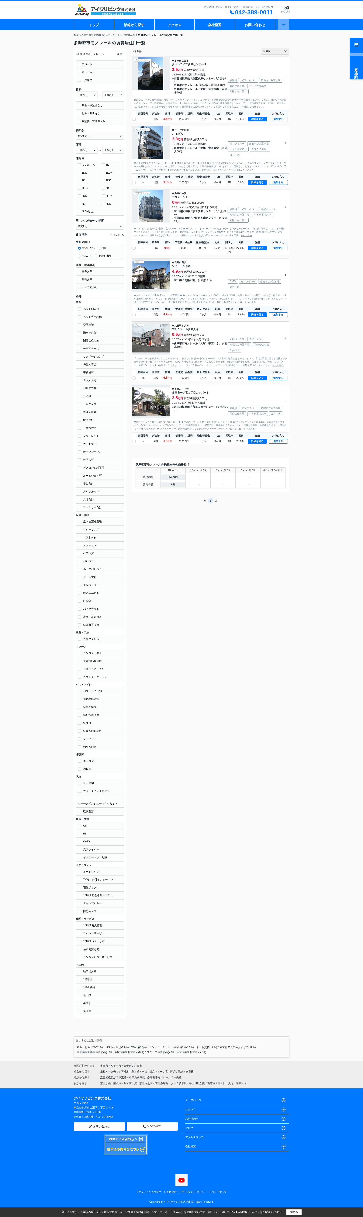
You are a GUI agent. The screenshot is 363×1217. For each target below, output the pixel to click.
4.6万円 (173, 476)
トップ (94, 25)
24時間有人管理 (92, 925)
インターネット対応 (95, 857)
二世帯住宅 (89, 427)
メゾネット (89, 545)
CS (85, 825)
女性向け (88, 499)
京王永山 (105, 1083)
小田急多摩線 (182, 217)
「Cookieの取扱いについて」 (245, 1212)
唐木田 (222, 1083)
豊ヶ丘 (135, 1071)
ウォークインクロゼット (97, 790)
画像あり (87, 271)
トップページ (193, 1100)
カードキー (89, 443)
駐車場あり (89, 971)
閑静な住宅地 (91, 340)
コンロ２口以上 (92, 653)
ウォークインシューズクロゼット (98, 803)
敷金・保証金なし (92, 105)
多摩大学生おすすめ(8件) (129, 1052)
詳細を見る (257, 119)
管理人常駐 (89, 412)
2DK (108, 180)
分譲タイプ (89, 404)
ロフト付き (89, 537)
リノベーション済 (93, 356)
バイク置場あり (92, 608)
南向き (87, 1003)
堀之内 (154, 1071)
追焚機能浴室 (91, 699)
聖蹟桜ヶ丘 (119, 1083)
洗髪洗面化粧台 (92, 730)
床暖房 (87, 768)
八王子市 (179, 130)
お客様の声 (192, 1118)
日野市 (178, 262)
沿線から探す (134, 25)
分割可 (87, 396)
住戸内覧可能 (91, 949)
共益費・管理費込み (93, 121)
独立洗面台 (89, 746)
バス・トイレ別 (92, 691)
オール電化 (89, 577)
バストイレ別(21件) (117, 1047)
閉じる (294, 1212)
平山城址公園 (197, 1083)
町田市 (138, 1065)
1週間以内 (105, 255)
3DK (84, 195)
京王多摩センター (203, 78)
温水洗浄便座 (91, 714)
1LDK (109, 172)
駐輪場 (87, 600)
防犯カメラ (89, 911)
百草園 (211, 1083)
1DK (84, 172)
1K (107, 164)
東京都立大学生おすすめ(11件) (238, 1047)
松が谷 (204, 85)
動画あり (87, 279)
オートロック (91, 871)
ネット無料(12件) (206, 1047)
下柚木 (125, 1071)
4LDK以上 (88, 211)
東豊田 (190, 1071)
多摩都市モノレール (186, 85)
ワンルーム (88, 164)
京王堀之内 (146, 1083)
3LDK (109, 195)
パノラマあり (90, 287)
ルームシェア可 (92, 475)
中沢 (184, 193)
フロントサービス (93, 933)
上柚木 (104, 1071)
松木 (186, 130)
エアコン (88, 760)
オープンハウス (92, 451)
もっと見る (248, 169)
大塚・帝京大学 (209, 89)
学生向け (88, 483)
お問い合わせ (255, 25)
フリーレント (91, 435)
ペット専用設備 (92, 316)
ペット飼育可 (91, 308)
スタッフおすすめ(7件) (160, 1052)
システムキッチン (93, 669)
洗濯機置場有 (91, 624)
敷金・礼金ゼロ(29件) (90, 1047)
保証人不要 (89, 364)
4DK (108, 203)
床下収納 (88, 783)
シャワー (88, 738)
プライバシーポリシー (194, 1192)
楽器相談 (88, 324)
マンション (88, 72)
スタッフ (190, 1109)
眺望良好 (88, 419)
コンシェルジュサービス (97, 957)
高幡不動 (190, 280)
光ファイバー (91, 849)
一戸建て (87, 80)
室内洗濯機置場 (92, 521)
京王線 (178, 280)
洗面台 (87, 722)
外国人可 (88, 459)
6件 (173, 484)
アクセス (174, 25)
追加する (278, 119)
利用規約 (171, 1192)
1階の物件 (89, 987)
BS (85, 833)
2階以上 (88, 979)
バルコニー (89, 561)
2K (83, 180)
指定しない (88, 248)
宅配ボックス (91, 887)
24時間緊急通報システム (98, 895)
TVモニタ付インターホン (98, 879)
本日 (105, 248)
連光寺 (115, 1071)
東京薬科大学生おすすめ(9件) (94, 1052)
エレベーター (91, 585)
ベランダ (88, 553)
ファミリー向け (92, 507)
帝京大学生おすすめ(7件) (191, 1052)
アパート (87, 64)
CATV (86, 841)
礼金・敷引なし (91, 113)
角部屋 (87, 1011)
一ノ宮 (185, 389)
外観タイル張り (92, 638)
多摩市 (178, 60)
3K (107, 188)
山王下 (185, 60)
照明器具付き (91, 593)
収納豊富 (88, 811)
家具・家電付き (92, 616)
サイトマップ (219, 1192)
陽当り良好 (89, 332)
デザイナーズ (91, 348)
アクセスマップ (194, 1137)
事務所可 (88, 372)
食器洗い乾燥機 (92, 661)
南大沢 (133, 1083)
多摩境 (183, 1083)
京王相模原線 (182, 78)
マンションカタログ (150, 1192)
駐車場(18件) (139, 1047)
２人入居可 (89, 380)
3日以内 (86, 255)
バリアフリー (91, 388)
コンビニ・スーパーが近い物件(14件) (171, 1047)
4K (83, 203)
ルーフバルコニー (93, 569)
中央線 (178, 1077)
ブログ (189, 1127)
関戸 (173, 1071)
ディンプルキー (92, 903)
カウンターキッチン (95, 676)
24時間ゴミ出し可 (94, 941)
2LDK (85, 188)
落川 (184, 262)
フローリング (91, 529)
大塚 (186, 325)
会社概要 (215, 25)
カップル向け (91, 491)
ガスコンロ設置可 (93, 467)
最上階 (87, 995)
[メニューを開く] (283, 24)
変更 (119, 54)
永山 (145, 1071)
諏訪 (181, 1071)
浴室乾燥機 (89, 707)
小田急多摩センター (204, 217)
